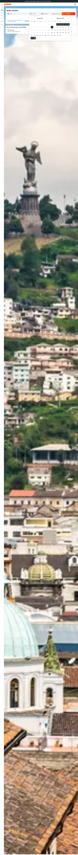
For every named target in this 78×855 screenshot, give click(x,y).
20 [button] (42, 32)
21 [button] (45, 32)
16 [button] (31, 32)
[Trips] (1, 21)
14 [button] (45, 29)
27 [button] (42, 35)
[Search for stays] (1, 10)
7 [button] (45, 27)
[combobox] (19, 14)
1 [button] (57, 24)
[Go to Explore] (1, 16)
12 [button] (68, 27)
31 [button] (34, 38)
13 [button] (42, 29)
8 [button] (48, 27)
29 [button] (48, 35)
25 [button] (37, 35)
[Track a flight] (1, 18)
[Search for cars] (1, 12)
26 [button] (40, 35)
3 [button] (34, 27)
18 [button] (37, 32)
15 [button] (48, 29)
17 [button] (34, 32)
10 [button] (34, 29)
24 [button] (34, 35)
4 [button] (37, 27)
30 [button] (31, 38)
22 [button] (48, 32)
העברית (49, 1)
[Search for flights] (1, 8)
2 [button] (60, 24)
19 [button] (68, 29)
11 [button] (37, 29)
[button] (76, 1)
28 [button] (45, 35)
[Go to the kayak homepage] (7, 4)
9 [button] (60, 27)
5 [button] (68, 24)
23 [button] (31, 35)
